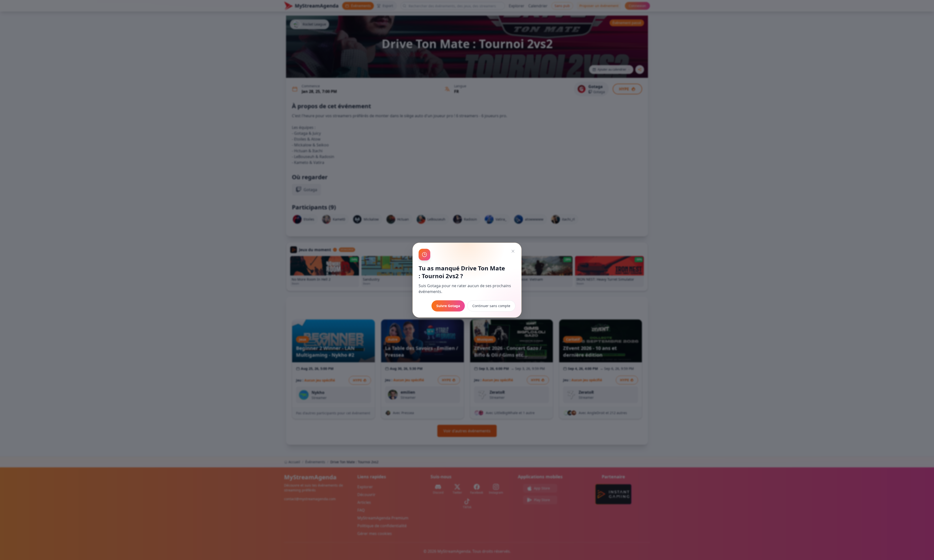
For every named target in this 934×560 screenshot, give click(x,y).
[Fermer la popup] (513, 251)
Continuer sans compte (491, 305)
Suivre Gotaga (448, 305)
